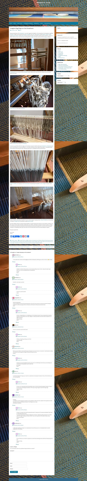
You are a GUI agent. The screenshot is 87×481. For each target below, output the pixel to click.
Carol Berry (16, 395)
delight (27, 240)
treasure (24, 242)
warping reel (37, 242)
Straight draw (17, 221)
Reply (14, 261)
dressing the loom (35, 240)
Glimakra (40, 240)
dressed (11, 34)
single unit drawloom (15, 242)
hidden (14, 241)
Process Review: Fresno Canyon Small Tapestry (20, 246)
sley (19, 35)
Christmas (24, 240)
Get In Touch (20, 23)
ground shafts (15, 35)
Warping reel (12, 72)
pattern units (45, 241)
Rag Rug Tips (36, 23)
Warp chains (12, 108)
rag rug (16, 240)
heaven (11, 241)
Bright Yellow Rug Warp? (62, 64)
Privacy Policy (60, 53)
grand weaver (50, 240)
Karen (20, 30)
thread (50, 34)
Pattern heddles (13, 183)
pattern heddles (27, 34)
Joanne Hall (19, 241)
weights (41, 242)
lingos (38, 34)
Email (11, 466)
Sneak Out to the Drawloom (63, 65)
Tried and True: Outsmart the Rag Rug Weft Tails (43, 246)
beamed (15, 143)
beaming (20, 240)
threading (24, 143)
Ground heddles (44, 219)
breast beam (27, 183)
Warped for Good (43, 3)
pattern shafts (45, 34)
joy (22, 241)
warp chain (30, 242)
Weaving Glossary (48, 23)
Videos (41, 23)
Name (11, 463)
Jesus (16, 241)
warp (24, 108)
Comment (12, 450)
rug (50, 241)
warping (33, 242)
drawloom (22, 33)
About (15, 23)
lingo (44, 183)
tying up (46, 37)
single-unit (33, 37)
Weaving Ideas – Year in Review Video (64, 67)
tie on (51, 35)
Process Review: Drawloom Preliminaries (65, 66)
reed (23, 35)
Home (11, 23)
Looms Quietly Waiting (62, 69)
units (33, 34)
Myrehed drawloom (28, 241)
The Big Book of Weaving (28, 23)
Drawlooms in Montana (46, 146)
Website (11, 468)
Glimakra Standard (45, 240)
